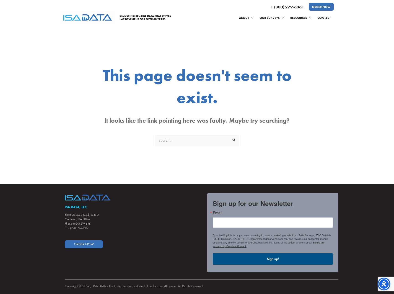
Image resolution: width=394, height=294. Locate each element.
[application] (251, 18)
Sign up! (273, 258)
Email (217, 213)
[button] (321, 7)
